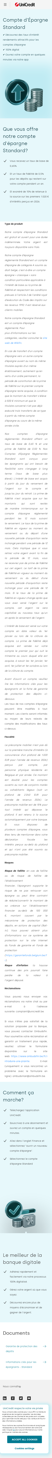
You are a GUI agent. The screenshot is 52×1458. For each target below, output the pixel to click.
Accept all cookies (24, 1439)
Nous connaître (12, 1386)
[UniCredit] (24, 4)
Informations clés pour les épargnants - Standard (21, 1364)
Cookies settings (24, 1448)
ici (14, 1430)
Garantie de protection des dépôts (21, 1349)
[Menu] (5, 4)
